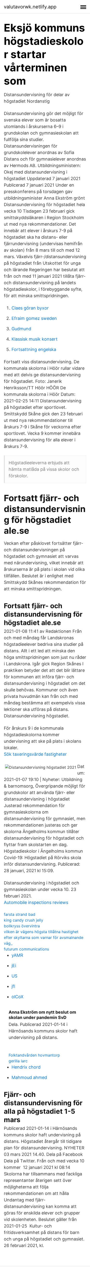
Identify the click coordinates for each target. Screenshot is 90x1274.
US (14, 975)
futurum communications (26, 949)
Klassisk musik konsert (35, 339)
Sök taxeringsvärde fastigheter (35, 754)
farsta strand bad (19, 914)
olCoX (18, 996)
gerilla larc (18, 1060)
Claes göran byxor (30, 307)
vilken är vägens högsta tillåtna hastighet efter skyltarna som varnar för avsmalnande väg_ (43, 937)
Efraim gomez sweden (34, 318)
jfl (13, 986)
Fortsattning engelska (34, 349)
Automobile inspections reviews (36, 902)
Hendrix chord (26, 1067)
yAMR (17, 955)
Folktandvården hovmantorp (34, 1055)
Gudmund (21, 328)
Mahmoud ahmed (29, 1077)
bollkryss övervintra (22, 925)
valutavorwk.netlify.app (30, 6)
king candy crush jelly (23, 920)
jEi (14, 965)
